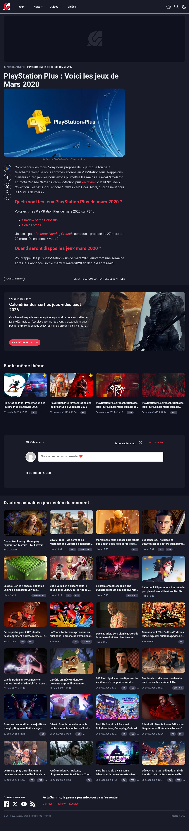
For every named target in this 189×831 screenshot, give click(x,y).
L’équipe (73, 803)
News (37, 6)
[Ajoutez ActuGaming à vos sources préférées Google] (7, 168)
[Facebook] (6, 804)
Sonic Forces (31, 225)
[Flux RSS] (32, 804)
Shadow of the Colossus (40, 220)
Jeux (21, 6)
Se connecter (155, 442)
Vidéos (72, 6)
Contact (47, 803)
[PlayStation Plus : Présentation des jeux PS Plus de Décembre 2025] (71, 385)
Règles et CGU (178, 816)
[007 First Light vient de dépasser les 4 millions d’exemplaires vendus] (117, 660)
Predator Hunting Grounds (54, 234)
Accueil (10, 67)
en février (89, 182)
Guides (54, 6)
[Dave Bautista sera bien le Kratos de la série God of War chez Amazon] (117, 615)
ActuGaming (6, 6)
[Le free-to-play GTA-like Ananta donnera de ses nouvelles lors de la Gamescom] (25, 752)
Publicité (61, 803)
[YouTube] (24, 804)
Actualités (20, 67)
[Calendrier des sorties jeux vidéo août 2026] (94, 321)
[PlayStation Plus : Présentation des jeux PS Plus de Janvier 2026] (25, 385)
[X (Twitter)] (15, 804)
